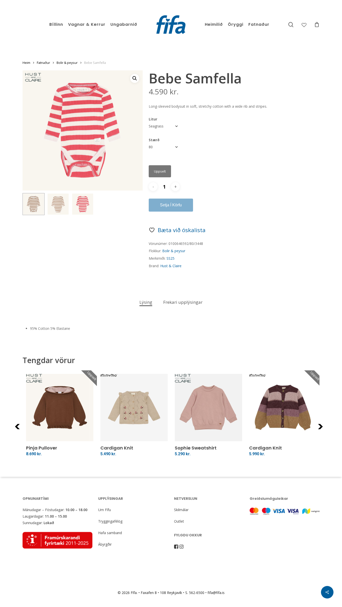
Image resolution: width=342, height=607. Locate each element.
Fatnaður (43, 62)
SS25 (170, 258)
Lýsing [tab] (145, 302)
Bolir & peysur (67, 62)
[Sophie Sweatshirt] (208, 407)
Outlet (179, 521)
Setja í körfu (171, 205)
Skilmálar (181, 509)
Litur (153, 119)
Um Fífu (104, 509)
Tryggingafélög (110, 521)
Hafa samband (110, 532)
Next (327, 429)
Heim (26, 62)
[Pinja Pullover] (59, 407)
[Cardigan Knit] (134, 407)
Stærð (154, 139)
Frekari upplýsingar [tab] (183, 302)
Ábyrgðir (105, 544)
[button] (134, 78)
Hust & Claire (171, 265)
